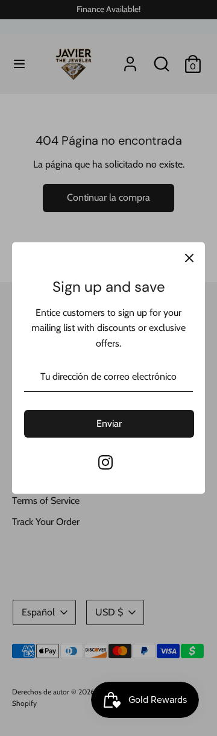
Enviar (109, 423)
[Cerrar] (189, 258)
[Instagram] (105, 462)
